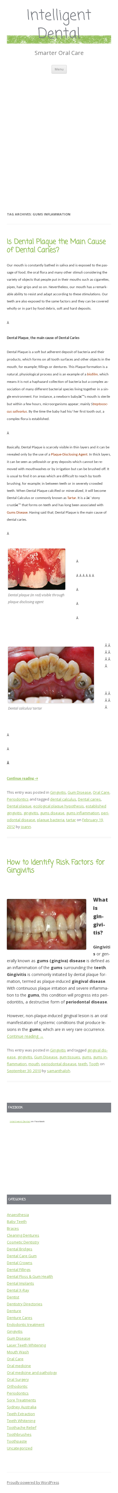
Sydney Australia (21, 1406)
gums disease (52, 812)
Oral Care (101, 792)
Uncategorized (19, 1448)
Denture (14, 1310)
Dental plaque (19, 806)
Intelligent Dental (59, 25)
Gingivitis (58, 792)
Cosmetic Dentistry (23, 1242)
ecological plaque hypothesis (58, 806)
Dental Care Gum (22, 1255)
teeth (82, 1063)
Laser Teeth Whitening (26, 1345)
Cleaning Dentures (23, 1235)
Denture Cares (19, 1317)
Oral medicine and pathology (32, 1372)
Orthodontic (17, 1386)
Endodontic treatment (25, 1324)
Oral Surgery (18, 1379)
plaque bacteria (50, 819)
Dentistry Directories (24, 1303)
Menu (59, 69)
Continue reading (22, 779)
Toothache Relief (21, 1427)
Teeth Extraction (21, 1413)
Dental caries (89, 799)
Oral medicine (19, 1365)
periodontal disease (58, 1063)
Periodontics (18, 799)
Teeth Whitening (21, 1420)
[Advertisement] (59, 135)
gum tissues (69, 1057)
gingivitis (30, 812)
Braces (13, 1228)
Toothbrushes (19, 1434)
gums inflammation (82, 812)
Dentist (13, 1297)
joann (26, 826)
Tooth (94, 1063)
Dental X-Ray (18, 1290)
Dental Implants (20, 1283)
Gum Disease (79, 792)
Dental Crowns (19, 1262)
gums (86, 1057)
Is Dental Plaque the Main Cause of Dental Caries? (56, 246)
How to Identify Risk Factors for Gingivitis (56, 866)
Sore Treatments (21, 1400)
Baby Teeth (17, 1221)
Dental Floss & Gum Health (30, 1276)
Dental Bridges (19, 1249)
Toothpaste (17, 1441)
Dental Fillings (19, 1269)
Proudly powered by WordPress (33, 1482)
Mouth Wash (18, 1352)
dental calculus (63, 799)
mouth (34, 1063)
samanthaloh (58, 1070)
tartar (71, 819)
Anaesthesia (18, 1214)
